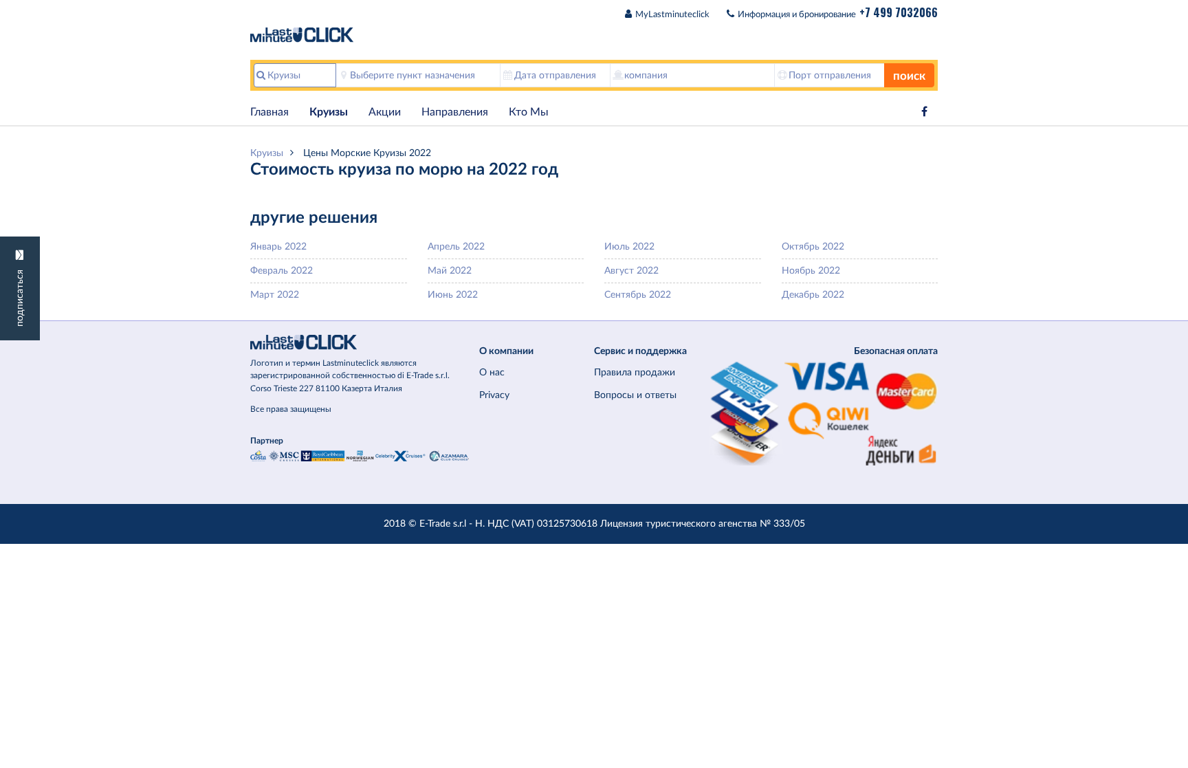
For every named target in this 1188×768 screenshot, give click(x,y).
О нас (492, 372)
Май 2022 (450, 270)
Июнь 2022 (453, 294)
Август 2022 (631, 270)
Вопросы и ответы (635, 395)
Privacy (494, 395)
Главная (269, 112)
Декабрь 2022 (813, 294)
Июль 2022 (629, 246)
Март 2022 (274, 294)
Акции (384, 112)
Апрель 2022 (456, 246)
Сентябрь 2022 (637, 294)
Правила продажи (634, 372)
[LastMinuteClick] (359, 342)
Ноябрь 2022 (811, 270)
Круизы (328, 112)
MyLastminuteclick (672, 14)
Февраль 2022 (281, 270)
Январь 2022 (278, 246)
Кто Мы (529, 112)
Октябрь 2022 (813, 246)
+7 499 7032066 (898, 12)
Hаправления (454, 112)
